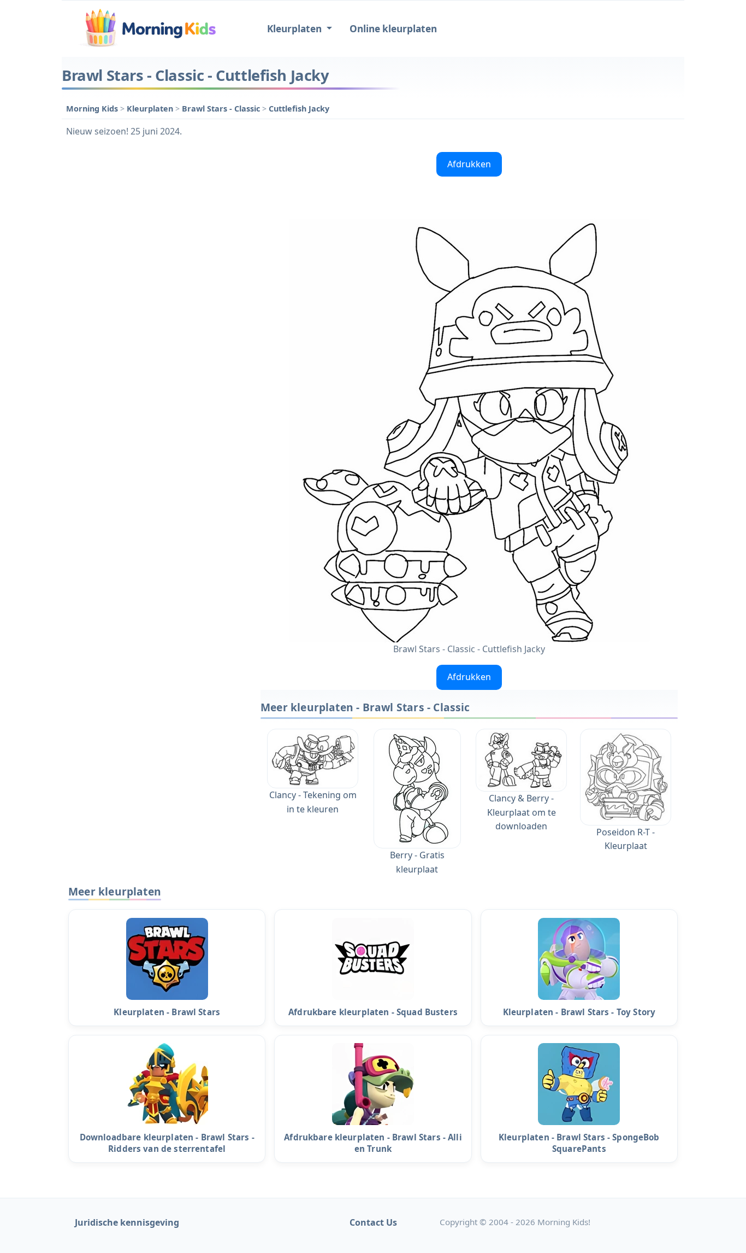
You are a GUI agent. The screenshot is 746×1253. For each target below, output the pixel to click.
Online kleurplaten (393, 28)
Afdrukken (469, 164)
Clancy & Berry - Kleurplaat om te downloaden (521, 812)
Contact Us (373, 1222)
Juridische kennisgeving (127, 1222)
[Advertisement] (156, 312)
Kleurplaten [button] (295, 28)
